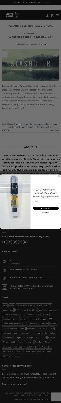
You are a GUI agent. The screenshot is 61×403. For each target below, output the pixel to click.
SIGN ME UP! (46, 208)
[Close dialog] (59, 176)
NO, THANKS (45, 212)
